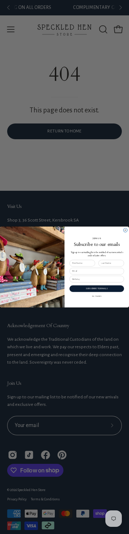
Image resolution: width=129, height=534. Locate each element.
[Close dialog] (125, 230)
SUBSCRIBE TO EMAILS (97, 288)
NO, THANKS (97, 296)
